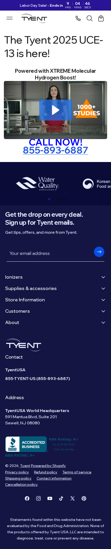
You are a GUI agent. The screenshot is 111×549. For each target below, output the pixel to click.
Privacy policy (17, 472)
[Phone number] (78, 18)
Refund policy (45, 472)
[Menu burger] (9, 18)
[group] (37, 183)
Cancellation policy (21, 484)
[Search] (89, 18)
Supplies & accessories (31, 288)
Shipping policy (18, 478)
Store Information (25, 300)
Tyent (25, 465)
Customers (17, 311)
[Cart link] (101, 18)
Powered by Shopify (48, 465)
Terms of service (76, 472)
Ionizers (14, 277)
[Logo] (35, 18)
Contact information (54, 478)
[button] (55, 110)
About (12, 322)
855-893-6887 (55, 150)
